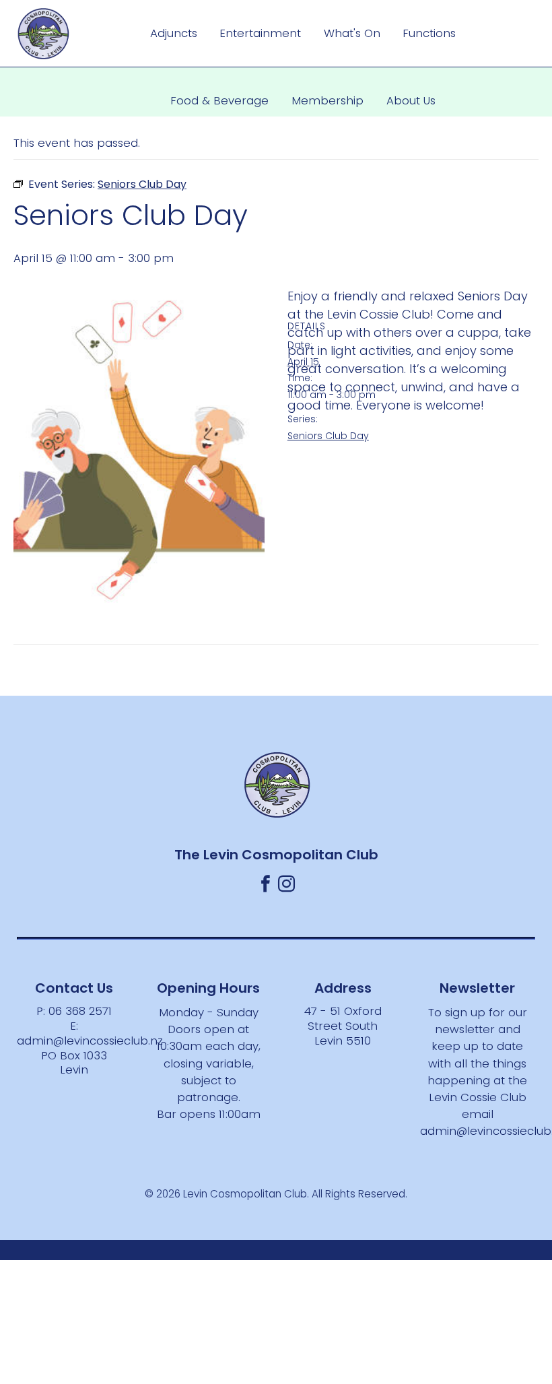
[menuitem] (174, 33)
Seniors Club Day (328, 435)
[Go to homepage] (44, 33)
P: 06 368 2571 (74, 1011)
